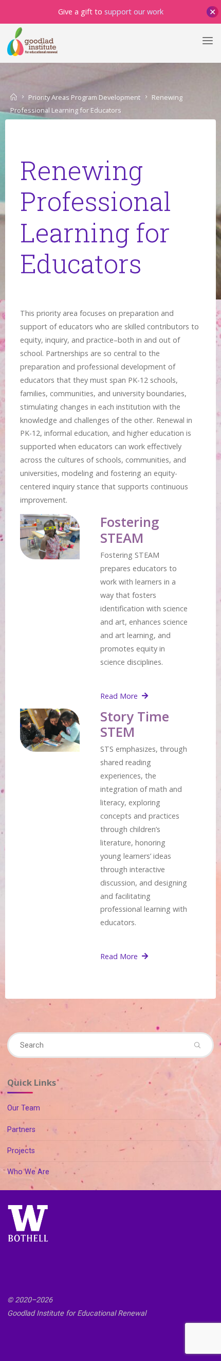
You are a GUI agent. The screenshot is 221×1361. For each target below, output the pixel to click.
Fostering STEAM (129, 530)
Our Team (23, 1108)
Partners (21, 1129)
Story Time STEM (134, 724)
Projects (21, 1150)
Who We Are (28, 1172)
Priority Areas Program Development (84, 97)
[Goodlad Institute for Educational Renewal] (32, 41)
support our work (133, 11)
